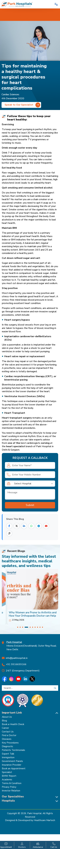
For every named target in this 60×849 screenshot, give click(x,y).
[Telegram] (39, 526)
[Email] (46, 526)
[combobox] (33, 483)
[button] (17, 627)
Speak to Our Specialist (19, 104)
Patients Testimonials (13, 750)
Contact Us (8, 731)
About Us (7, 716)
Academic (7, 779)
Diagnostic (7, 746)
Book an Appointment (13, 768)
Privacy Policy (9, 786)
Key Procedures (10, 742)
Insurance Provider (11, 764)
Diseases (6, 739)
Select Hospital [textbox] (22, 483)
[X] (17, 526)
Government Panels (12, 761)
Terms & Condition (11, 783)
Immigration (8, 757)
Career (5, 727)
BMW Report (9, 775)
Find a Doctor (9, 735)
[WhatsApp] (31, 526)
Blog (4, 720)
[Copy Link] (9, 533)
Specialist (7, 772)
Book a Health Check (13, 724)
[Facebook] (9, 526)
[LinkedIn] (24, 526)
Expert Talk (8, 753)
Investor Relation (11, 790)
